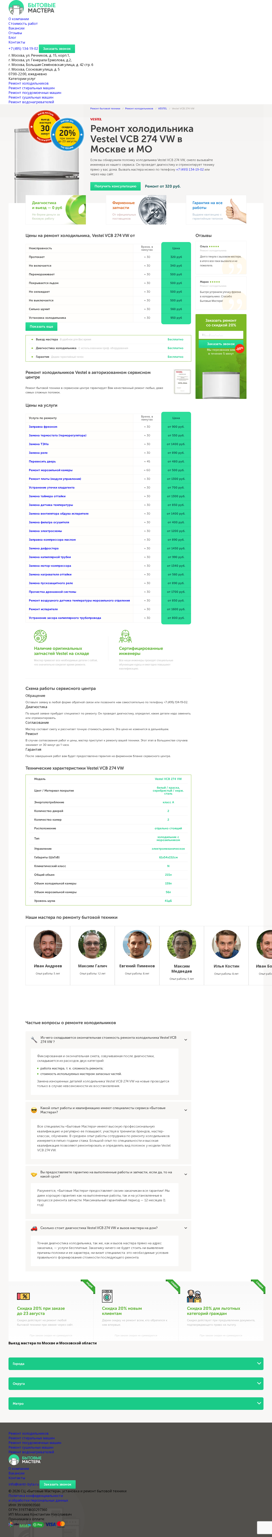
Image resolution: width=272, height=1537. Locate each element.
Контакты (16, 42)
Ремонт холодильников (28, 83)
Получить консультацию (115, 186)
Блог (12, 37)
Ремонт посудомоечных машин (34, 92)
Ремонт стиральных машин (31, 88)
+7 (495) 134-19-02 (190, 169)
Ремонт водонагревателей (31, 102)
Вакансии (16, 28)
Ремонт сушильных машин (30, 97)
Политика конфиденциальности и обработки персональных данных (38, 1498)
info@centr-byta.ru (23, 1484)
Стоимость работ (23, 23)
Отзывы (15, 33)
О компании (18, 19)
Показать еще (41, 326)
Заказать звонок (57, 49)
